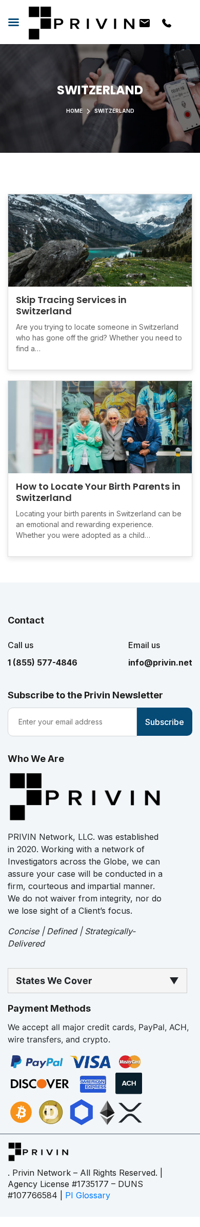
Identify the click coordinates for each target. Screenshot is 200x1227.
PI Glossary (87, 1195)
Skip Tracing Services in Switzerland (71, 305)
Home (74, 111)
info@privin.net (160, 662)
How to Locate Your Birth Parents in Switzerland (98, 492)
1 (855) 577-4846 (42, 662)
